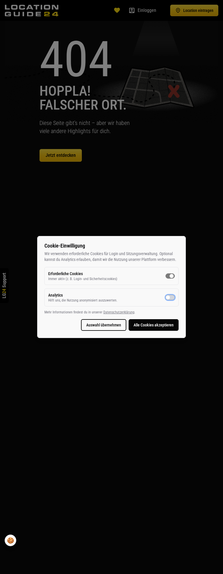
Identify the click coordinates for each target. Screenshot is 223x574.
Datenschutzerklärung (118, 312)
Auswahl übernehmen (103, 325)
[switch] (170, 276)
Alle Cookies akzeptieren (154, 325)
